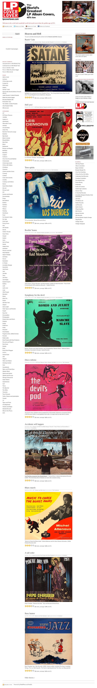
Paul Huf (5, 313)
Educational (6, 200)
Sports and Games (7, 373)
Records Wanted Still (8, 99)
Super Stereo (6, 379)
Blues (4, 144)
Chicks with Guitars (7, 165)
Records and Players (8, 342)
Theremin (5, 392)
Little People (6, 292)
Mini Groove (78, 211)
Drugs (4, 198)
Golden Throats (7, 231)
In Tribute (5, 263)
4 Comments (33, 428)
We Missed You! (16, 63)
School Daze (6, 354)
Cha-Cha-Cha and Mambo (9, 159)
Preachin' (52, 42)
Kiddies (4, 284)
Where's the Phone (7, 411)
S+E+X (4, 352)
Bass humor (30, 613)
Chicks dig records (7, 81)
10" (35, 170)
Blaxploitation (6, 140)
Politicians (5, 325)
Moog (4, 296)
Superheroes (6, 381)
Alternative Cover (7, 123)
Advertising (5, 121)
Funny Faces (6, 223)
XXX (4, 413)
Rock (4, 348)
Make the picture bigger (13, 70)
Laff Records (78, 205)
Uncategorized (6, 404)
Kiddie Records (79, 202)
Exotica (4, 202)
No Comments (55, 170)
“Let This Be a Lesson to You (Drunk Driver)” (36, 476)
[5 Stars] (33, 97)
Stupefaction (78, 219)
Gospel (4, 236)
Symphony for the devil (35, 295)
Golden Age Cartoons (81, 188)
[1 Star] (26, 97)
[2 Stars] (28, 97)
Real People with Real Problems (47, 555)
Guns (4, 240)
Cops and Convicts (7, 177)
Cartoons (5, 156)
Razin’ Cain (30, 39)
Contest (5, 175)
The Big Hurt (6, 388)
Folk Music (5, 213)
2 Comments (61, 107)
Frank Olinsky (79, 182)
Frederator (78, 184)
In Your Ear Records (80, 193)
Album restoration (80, 166)
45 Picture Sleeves (39, 107)
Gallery (4, 87)
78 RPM (5, 117)
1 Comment (64, 42)
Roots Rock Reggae (8, 350)
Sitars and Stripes (7, 361)
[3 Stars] (30, 97)
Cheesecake (6, 161)
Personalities (6, 315)
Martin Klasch (79, 207)
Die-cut (4, 188)
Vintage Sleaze (79, 221)
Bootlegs (5, 150)
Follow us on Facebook (45, 26)
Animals (5, 125)
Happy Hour (6, 246)
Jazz (44, 490)
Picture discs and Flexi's (9, 319)
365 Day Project (79, 163)
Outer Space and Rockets (9, 309)
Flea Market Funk (79, 180)
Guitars (4, 238)
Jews (4, 275)
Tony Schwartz (6, 394)
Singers (5, 358)
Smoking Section (7, 363)
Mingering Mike (79, 209)
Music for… (5, 298)
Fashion (5, 206)
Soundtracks (6, 367)
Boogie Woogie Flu (80, 170)
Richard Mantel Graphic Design (83, 217)
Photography (6, 317)
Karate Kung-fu (6, 281)
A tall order (29, 553)
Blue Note (5, 142)
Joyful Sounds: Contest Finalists (11, 95)
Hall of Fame (6, 242)
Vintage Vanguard (80, 223)
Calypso (5, 154)
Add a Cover (6, 77)
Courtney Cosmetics (80, 178)
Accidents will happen (34, 424)
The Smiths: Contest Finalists (10, 103)
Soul (4, 365)
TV (3, 400)
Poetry (4, 323)
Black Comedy (6, 138)
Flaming (5, 211)
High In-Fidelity (6, 254)
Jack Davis (5, 269)
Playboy (5, 321)
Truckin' (5, 398)
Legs (4, 290)
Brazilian (5, 152)
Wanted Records (7, 408)
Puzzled (5, 336)
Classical (39, 232)
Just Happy (5, 279)
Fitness (4, 209)
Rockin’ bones (31, 230)
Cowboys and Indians (8, 182)
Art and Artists (6, 127)
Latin (4, 286)
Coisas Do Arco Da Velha (81, 174)
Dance (46, 362)
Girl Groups (5, 227)
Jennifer (5, 273)
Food (4, 215)
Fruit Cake (5, 221)
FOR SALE (5, 85)
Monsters (5, 294)
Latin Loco (5, 288)
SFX (4, 356)
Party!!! (4, 311)
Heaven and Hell (45, 42)
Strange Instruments (8, 377)
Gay (4, 225)
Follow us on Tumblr (31, 26)
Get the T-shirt (10, 67)
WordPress (23, 684)
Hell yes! (28, 105)
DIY (3, 192)
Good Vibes (6, 234)
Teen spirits (29, 167)
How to (4, 259)
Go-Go (4, 229)
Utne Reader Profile (8, 106)
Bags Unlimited (79, 168)
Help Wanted (6, 252)
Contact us (5, 83)
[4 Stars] (31, 97)
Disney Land (6, 190)
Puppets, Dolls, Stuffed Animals (11, 334)
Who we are (10, 72)
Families (5, 204)
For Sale (5, 219)
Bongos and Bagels (8, 148)
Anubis (30, 684)
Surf (4, 384)
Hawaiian (5, 248)
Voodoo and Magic (7, 406)
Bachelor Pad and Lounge (9, 132)
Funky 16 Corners (80, 186)
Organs (4, 304)
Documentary (6, 196)
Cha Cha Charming (80, 172)
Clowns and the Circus (8, 171)
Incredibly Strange (45, 426)
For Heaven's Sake (37, 42)
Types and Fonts (7, 402)
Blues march (30, 488)
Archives (5, 79)
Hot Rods (5, 256)
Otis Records (78, 215)
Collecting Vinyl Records (81, 176)
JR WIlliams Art (79, 200)
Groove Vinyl (78, 190)
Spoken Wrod (6, 371)
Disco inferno (30, 360)
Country (5, 179)
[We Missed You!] (85, 51)
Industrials (5, 267)
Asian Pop (5, 129)
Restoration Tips (7, 101)
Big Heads (5, 136)
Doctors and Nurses (8, 194)
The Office (5, 390)
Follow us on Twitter (19, 26)
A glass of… (6, 119)
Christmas (5, 167)
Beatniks (5, 134)
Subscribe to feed (8, 26)
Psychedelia (6, 331)
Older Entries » (28, 28)
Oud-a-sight (6, 306)
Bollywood (5, 146)
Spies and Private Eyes (8, 369)
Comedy (5, 173)
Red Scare (5, 344)
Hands (4, 244)
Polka (4, 327)
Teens (4, 386)
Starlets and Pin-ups (8, 375)
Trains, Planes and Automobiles (61, 426)
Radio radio (6, 338)
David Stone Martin (7, 186)
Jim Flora (5, 277)
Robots (4, 346)
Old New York (6, 302)
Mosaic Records (79, 213)
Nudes (4, 300)
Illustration (45, 615)
